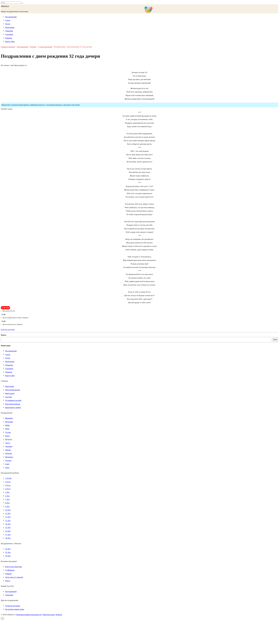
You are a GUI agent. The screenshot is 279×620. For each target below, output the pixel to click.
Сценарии (9, 34)
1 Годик (8, 478)
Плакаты (8, 38)
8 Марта (8, 574)
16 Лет (8, 531)
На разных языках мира (14, 609)
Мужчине (9, 422)
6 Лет (7, 496)
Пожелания (9, 27)
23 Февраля (9, 570)
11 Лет (7, 513)
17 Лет (8, 535)
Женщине (9, 418)
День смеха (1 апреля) (14, 577)
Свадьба (8, 397)
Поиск (3, 335)
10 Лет (8, 510)
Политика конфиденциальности (28, 615)
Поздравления (11, 17)
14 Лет (8, 524)
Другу (7, 443)
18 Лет (8, 538)
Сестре (8, 432)
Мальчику (9, 457)
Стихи (7, 20)
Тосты (7, 24)
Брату (7, 436)
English (59, 615)
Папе (7, 429)
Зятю (7, 468)
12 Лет (8, 517)
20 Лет (8, 549)
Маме (7, 425)
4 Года (7, 489)
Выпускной (9, 393)
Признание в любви (13, 407)
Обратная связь (49, 615)
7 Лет (7, 499)
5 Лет (7, 492)
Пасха (7, 581)
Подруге (8, 439)
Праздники (9, 386)
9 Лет (7, 506)
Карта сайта (10, 41)
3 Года (7, 485)
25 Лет (8, 552)
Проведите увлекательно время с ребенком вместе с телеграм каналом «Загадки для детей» (40, 105)
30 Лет (8, 556)
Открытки (9, 31)
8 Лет (7, 503)
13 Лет (8, 521)
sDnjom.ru (5, 6)
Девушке (8, 446)
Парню (8, 450)
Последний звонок (12, 390)
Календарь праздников (8, 329)
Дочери (8, 460)
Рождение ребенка (12, 404)
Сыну (7, 464)
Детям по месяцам (12, 606)
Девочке (8, 453)
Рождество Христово (13, 567)
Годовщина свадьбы (13, 400)
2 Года (7, 482)
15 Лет (8, 527)
